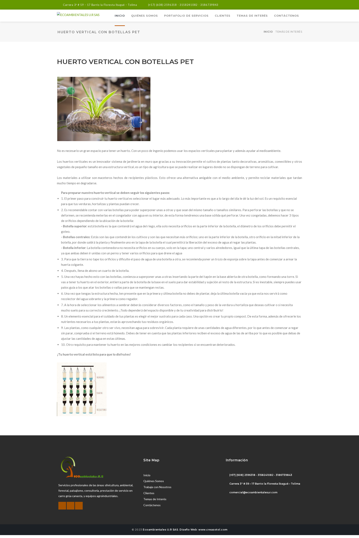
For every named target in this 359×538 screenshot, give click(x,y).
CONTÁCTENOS (286, 15)
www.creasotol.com (212, 529)
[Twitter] (293, 4)
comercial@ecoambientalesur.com (253, 492)
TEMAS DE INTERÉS (252, 15)
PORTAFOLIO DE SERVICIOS (186, 15)
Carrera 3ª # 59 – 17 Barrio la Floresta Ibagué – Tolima (100, 4)
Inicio (268, 31)
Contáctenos (152, 505)
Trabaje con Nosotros (157, 487)
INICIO (120, 15)
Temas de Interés (154, 499)
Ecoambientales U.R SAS (160, 529)
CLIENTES (222, 15)
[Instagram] (299, 4)
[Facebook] (288, 4)
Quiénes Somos (153, 481)
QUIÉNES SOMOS (144, 15)
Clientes (148, 493)
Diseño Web (188, 529)
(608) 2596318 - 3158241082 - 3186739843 (187, 4)
